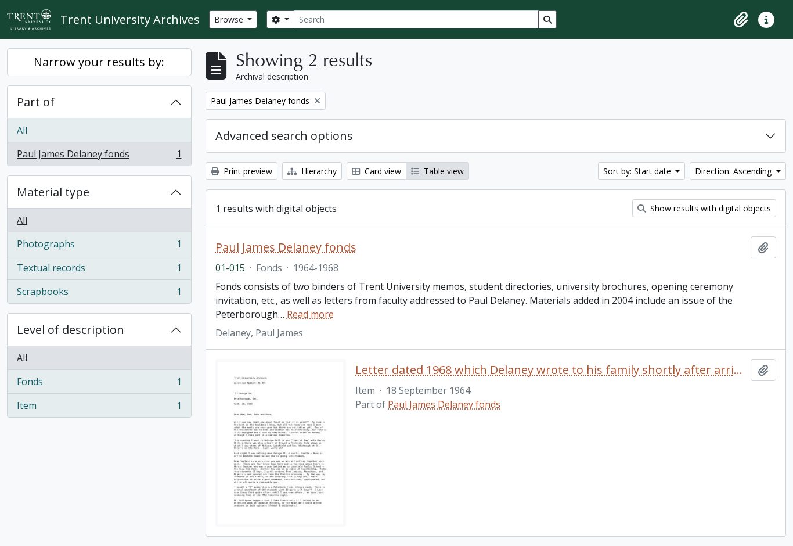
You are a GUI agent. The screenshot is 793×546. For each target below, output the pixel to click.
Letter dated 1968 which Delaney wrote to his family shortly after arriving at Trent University (550, 370)
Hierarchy (318, 171)
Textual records (99, 270)
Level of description (70, 329)
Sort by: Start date (638, 171)
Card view (381, 171)
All (22, 130)
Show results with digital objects (709, 208)
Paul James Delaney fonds (99, 157)
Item (99, 408)
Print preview (246, 171)
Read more (310, 314)
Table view (442, 171)
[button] (741, 20)
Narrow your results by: (99, 62)
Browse (230, 19)
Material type (53, 192)
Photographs (99, 247)
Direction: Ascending (734, 171)
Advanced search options (284, 135)
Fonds (99, 384)
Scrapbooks (99, 294)
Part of (36, 102)
